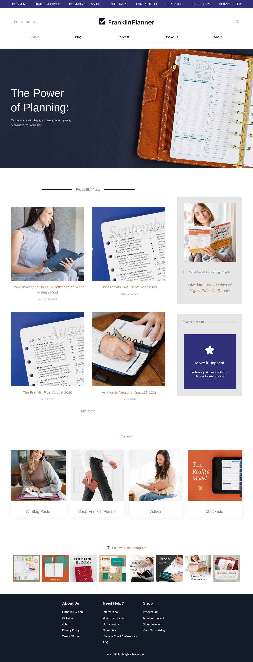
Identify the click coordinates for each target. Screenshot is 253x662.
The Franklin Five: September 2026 (129, 287)
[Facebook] (15, 22)
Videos (155, 511)
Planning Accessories (86, 4)
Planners (19, 4)
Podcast (123, 37)
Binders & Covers (48, 4)
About (218, 37)
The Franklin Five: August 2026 (47, 392)
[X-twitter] (22, 22)
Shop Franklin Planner (97, 511)
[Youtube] (28, 22)
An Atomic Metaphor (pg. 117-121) (129, 392)
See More (88, 411)
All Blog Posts (38, 511)
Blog (78, 37)
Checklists (214, 511)
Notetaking (120, 4)
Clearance (173, 4)
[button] (237, 22)
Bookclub (171, 37)
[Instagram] (34, 22)
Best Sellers (200, 4)
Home (35, 37)
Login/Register (229, 4)
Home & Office (147, 4)
